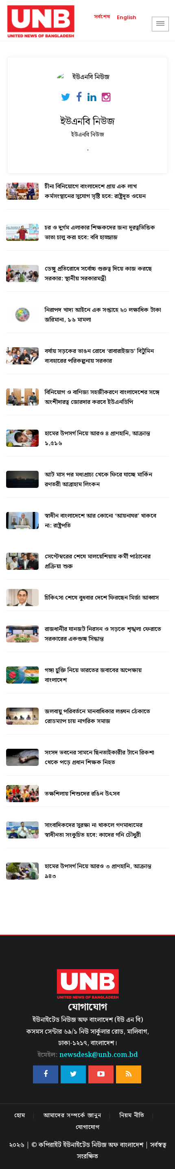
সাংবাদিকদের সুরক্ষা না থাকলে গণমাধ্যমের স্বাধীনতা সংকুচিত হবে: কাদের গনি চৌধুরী (93, 830)
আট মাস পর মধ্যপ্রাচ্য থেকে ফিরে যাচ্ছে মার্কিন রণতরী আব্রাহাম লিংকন (98, 480)
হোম (19, 1115)
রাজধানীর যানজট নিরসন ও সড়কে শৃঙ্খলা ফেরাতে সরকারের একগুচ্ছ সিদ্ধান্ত (103, 634)
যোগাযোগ (88, 1127)
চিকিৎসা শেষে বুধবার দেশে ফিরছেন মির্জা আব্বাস (102, 598)
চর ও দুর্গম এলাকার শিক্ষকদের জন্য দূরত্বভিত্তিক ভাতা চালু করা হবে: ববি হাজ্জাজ (100, 233)
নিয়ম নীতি (132, 1115)
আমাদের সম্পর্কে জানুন (72, 1115)
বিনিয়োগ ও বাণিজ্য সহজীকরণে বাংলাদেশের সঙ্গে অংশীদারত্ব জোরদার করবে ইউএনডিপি (102, 397)
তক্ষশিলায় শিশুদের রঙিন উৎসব (82, 794)
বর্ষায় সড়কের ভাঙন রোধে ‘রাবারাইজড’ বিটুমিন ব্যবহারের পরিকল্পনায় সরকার (99, 356)
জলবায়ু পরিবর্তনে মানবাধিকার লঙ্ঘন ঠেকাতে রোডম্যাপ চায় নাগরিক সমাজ (97, 716)
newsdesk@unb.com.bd (87, 1055)
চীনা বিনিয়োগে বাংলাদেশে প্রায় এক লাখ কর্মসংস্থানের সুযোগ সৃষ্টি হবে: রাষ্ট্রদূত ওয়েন (95, 191)
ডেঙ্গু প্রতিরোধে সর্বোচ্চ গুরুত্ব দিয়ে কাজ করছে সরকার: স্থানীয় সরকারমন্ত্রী (98, 274)
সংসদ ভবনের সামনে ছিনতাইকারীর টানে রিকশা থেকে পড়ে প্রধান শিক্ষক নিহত (99, 758)
